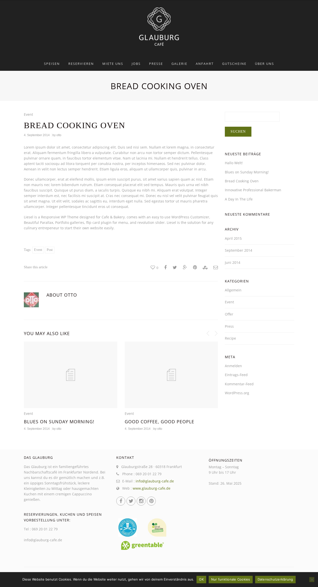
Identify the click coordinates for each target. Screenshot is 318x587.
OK (201, 579)
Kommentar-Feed (239, 384)
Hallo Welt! (234, 162)
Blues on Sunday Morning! (59, 422)
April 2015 (233, 238)
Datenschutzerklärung (275, 579)
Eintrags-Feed (236, 374)
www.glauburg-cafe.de (151, 488)
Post (50, 250)
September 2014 (238, 250)
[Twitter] (130, 501)
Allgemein (233, 290)
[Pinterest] (151, 501)
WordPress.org (237, 393)
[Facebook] (120, 501)
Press (229, 326)
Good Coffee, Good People (159, 422)
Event (28, 114)
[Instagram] (141, 501)
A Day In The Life (239, 199)
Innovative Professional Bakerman (253, 190)
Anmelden (233, 365)
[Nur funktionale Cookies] (311, 579)
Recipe (230, 338)
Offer (229, 314)
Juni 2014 (232, 262)
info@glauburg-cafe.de (155, 481)
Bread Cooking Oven (242, 181)
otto (58, 135)
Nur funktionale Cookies (230, 579)
